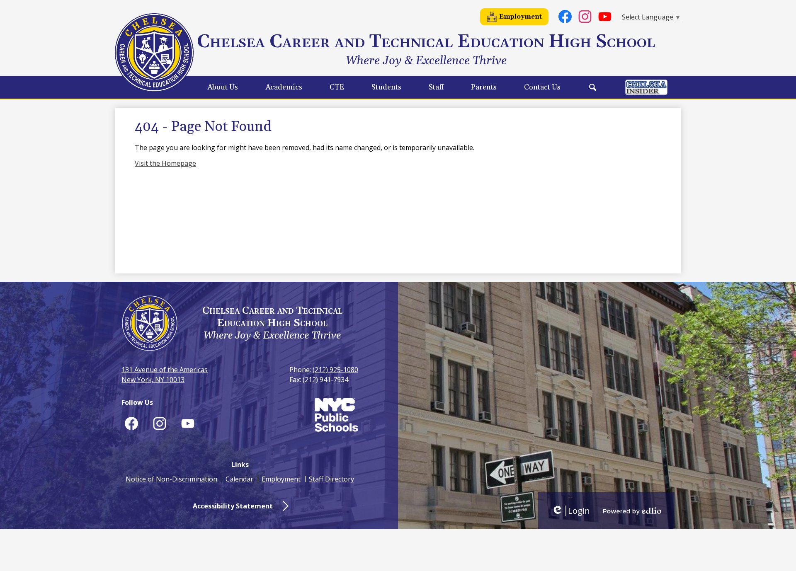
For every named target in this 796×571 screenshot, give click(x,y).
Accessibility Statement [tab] (233, 506)
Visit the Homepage (165, 163)
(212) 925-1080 (335, 369)
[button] (222, 87)
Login (570, 511)
